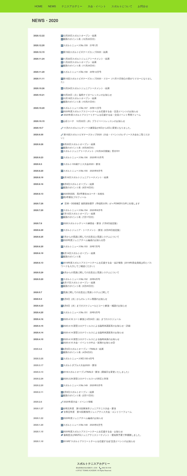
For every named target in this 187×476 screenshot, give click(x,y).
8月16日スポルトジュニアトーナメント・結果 (85, 177)
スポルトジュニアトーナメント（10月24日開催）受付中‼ (91, 150)
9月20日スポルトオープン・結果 (79, 144)
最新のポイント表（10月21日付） (80, 101)
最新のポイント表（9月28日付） (79, 147)
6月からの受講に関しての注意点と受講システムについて (91, 272)
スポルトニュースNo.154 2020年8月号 (83, 210)
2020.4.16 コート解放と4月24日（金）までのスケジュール (92, 318)
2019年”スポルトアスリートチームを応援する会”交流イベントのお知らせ (99, 441)
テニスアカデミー (71, 6)
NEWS (52, 6)
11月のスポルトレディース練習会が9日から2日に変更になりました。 (98, 127)
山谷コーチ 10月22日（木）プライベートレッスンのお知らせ (94, 120)
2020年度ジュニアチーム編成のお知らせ (83, 417)
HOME (39, 6)
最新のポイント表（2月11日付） (79, 395)
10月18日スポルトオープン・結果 (80, 98)
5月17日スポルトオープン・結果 (79, 282)
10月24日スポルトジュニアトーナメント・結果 (86, 88)
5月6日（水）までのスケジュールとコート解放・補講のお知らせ (95, 305)
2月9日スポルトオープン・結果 (78, 391)
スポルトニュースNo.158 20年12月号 (82, 71)
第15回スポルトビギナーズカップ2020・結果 (85, 51)
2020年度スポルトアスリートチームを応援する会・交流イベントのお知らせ (100, 111)
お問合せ (143, 6)
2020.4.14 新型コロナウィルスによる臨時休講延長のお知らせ (93, 332)
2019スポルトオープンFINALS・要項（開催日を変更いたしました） (96, 371)
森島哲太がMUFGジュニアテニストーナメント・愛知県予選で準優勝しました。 (103, 434)
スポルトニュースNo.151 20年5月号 (81, 312)
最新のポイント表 (72, 256)
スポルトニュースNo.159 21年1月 (80, 45)
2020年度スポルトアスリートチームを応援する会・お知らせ (93, 431)
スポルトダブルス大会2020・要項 (80, 365)
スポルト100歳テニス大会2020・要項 (81, 163)
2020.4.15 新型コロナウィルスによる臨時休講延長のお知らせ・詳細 (96, 325)
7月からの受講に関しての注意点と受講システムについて (91, 236)
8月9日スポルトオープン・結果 (78, 183)
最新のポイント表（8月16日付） (79, 187)
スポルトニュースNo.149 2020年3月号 (83, 385)
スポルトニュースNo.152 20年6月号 (81, 278)
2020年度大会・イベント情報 (78, 401)
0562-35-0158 (106, 468)
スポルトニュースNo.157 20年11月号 (82, 107)
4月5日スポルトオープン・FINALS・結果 (83, 348)
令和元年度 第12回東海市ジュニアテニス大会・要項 (89, 408)
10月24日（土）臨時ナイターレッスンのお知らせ (87, 94)
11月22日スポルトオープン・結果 (80, 61)
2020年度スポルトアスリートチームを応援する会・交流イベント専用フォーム (102, 114)
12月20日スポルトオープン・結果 (80, 35)
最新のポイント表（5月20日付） (79, 285)
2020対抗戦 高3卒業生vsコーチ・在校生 (83, 193)
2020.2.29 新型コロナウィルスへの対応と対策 (85, 378)
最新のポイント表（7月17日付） (79, 216)
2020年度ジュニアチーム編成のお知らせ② (84, 239)
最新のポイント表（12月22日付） (80, 38)
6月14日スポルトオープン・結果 (79, 252)
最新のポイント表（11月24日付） (80, 65)
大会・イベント (97, 6)
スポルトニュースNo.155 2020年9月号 (83, 170)
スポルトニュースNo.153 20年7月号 (81, 246)
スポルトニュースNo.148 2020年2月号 (83, 424)
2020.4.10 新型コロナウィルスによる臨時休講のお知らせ (91, 339)
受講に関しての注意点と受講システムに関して (86, 292)
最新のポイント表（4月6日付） (78, 352)
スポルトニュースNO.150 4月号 (78, 358)
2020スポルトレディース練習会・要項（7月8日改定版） (91, 223)
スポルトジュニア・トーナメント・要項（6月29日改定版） (92, 229)
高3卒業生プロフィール (74, 197)
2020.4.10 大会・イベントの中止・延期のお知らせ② (89, 342)
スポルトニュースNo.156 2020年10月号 (83, 157)
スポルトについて (121, 6)
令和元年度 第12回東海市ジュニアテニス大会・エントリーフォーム (98, 411)
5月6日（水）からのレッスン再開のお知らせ (85, 298)
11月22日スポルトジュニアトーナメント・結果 (86, 58)
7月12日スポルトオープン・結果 (79, 213)
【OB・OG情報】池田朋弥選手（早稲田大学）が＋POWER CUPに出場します (102, 203)
